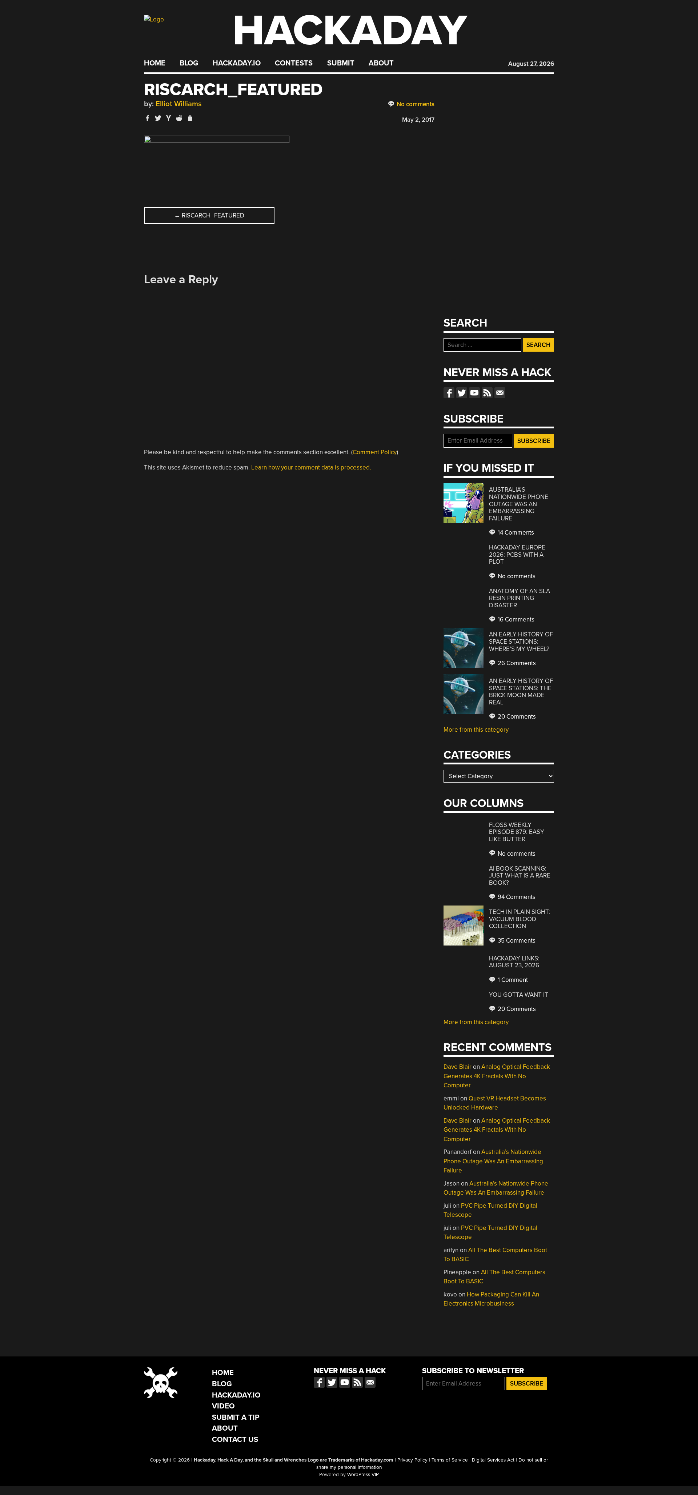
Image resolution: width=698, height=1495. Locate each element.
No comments (414, 104)
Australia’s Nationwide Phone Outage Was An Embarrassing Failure (518, 504)
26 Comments (516, 663)
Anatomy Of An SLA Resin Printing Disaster (519, 598)
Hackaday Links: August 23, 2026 (514, 962)
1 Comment (512, 980)
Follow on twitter (461, 392)
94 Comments (515, 897)
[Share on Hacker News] (168, 118)
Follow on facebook (449, 392)
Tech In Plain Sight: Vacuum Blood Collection (519, 919)
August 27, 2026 (531, 64)
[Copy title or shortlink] (189, 118)
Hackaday (349, 31)
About (381, 63)
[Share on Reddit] (179, 118)
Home (154, 63)
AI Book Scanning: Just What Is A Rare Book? (519, 876)
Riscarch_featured (209, 215)
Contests (294, 63)
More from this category (476, 729)
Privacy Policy (412, 1460)
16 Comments (515, 619)
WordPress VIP (363, 1475)
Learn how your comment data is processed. (311, 467)
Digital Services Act (493, 1460)
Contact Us (235, 1439)
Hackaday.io (237, 63)
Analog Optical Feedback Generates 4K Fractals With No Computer (497, 1076)
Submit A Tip (236, 1417)
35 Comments (515, 940)
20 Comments (516, 716)
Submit (340, 63)
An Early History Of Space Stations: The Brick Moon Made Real (521, 691)
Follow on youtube (474, 392)
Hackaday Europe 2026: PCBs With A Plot (517, 554)
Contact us (499, 392)
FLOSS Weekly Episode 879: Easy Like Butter (516, 832)
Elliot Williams (179, 103)
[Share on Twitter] (158, 118)
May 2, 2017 (418, 120)
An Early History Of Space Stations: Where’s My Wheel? (521, 641)
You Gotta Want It (518, 995)
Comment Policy (375, 452)
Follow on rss (487, 392)
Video (223, 1406)
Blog (189, 63)
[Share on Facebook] (147, 118)
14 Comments (515, 532)
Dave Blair (458, 1067)
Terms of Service (450, 1460)
